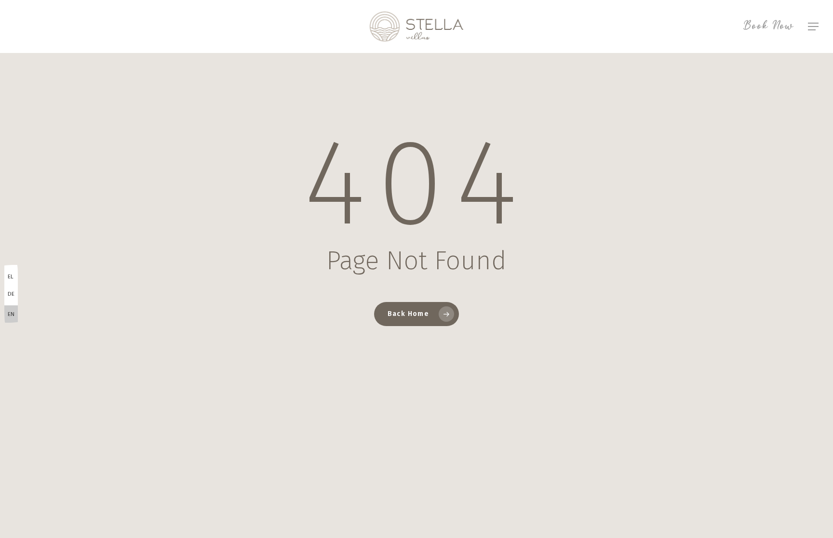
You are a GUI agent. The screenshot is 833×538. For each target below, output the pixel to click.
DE (11, 293)
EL (10, 276)
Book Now (768, 26)
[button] (814, 27)
